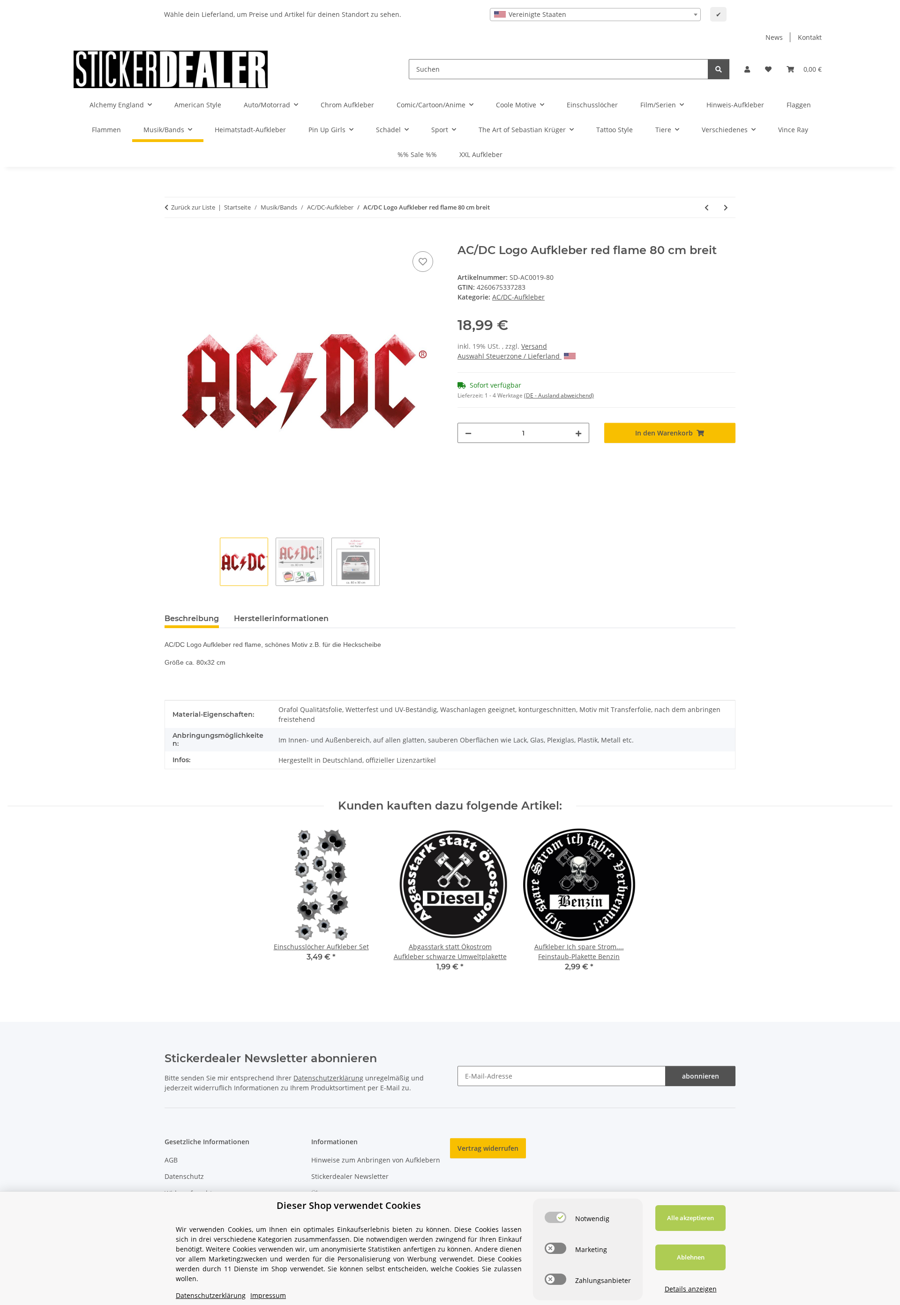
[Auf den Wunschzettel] (422, 261)
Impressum (268, 1295)
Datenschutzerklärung (328, 1077)
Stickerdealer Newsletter (350, 1176)
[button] (747, 69)
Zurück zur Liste (193, 207)
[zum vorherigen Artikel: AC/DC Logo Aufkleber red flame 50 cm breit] (706, 207)
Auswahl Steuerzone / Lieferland (510, 356)
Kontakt (810, 37)
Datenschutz (184, 1176)
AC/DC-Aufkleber (518, 296)
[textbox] (595, 14)
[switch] (555, 1217)
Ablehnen (691, 1257)
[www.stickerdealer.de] (170, 69)
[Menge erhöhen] (578, 432)
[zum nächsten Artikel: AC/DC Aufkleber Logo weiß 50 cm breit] (725, 207)
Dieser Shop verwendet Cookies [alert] (349, 1205)
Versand (534, 346)
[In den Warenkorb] (172, 238)
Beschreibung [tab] (192, 618)
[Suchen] (718, 69)
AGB (171, 1159)
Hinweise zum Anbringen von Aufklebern (375, 1159)
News (774, 37)
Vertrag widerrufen (488, 1148)
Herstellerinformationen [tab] (281, 618)
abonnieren (700, 1076)
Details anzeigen (691, 1288)
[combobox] (595, 14)
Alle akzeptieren (690, 1218)
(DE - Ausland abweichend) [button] (559, 395)
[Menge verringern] (468, 432)
